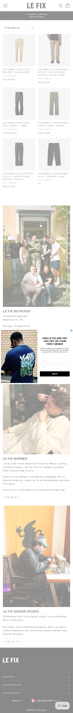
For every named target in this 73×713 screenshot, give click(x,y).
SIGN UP (55, 374)
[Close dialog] (71, 331)
